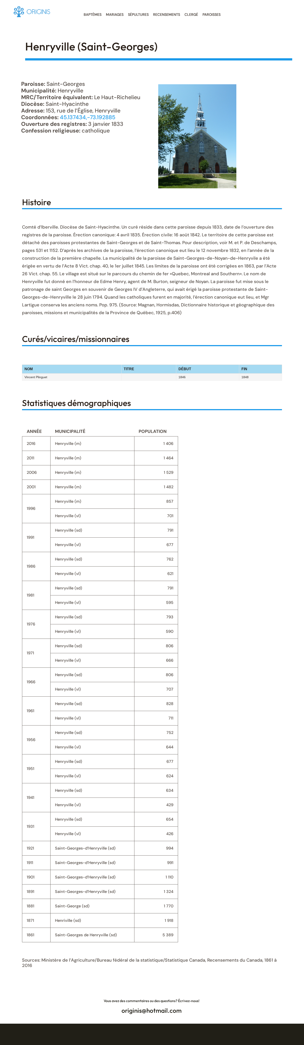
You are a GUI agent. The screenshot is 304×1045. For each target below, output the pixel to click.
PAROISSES (212, 14)
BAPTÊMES (92, 14)
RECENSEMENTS (166, 14)
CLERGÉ (191, 14)
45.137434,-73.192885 (87, 117)
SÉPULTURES (138, 14)
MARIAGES (115, 14)
